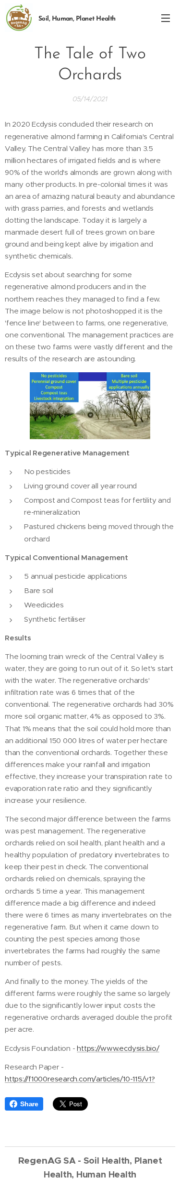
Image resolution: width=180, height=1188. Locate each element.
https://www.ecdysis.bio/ (118, 1048)
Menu (165, 17)
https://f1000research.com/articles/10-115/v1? (80, 1078)
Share (29, 1104)
